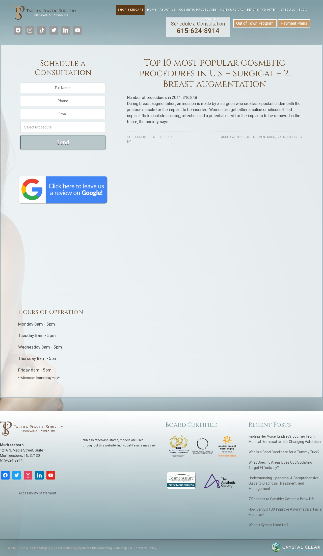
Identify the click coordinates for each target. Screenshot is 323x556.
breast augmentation (257, 137)
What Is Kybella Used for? (268, 525)
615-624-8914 (198, 28)
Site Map (120, 548)
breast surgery (289, 137)
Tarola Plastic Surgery (44, 15)
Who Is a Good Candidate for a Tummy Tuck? (284, 452)
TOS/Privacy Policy (142, 548)
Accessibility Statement (37, 493)
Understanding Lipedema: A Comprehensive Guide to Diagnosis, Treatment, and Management (284, 483)
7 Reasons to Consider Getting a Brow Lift (281, 499)
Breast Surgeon (160, 137)
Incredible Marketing (97, 548)
